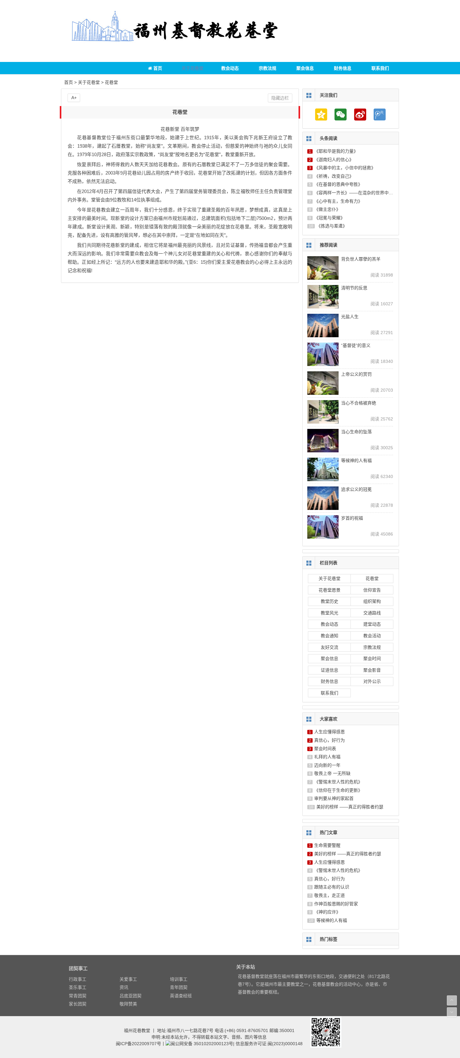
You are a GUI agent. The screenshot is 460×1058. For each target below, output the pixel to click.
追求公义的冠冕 (356, 489)
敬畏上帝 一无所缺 (332, 773)
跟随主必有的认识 (331, 886)
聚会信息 (305, 68)
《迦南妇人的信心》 (334, 159)
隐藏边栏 (280, 97)
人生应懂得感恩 (329, 731)
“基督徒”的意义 (356, 345)
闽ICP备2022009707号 (138, 1043)
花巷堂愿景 (329, 590)
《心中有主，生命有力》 (338, 201)
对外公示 (372, 681)
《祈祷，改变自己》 (334, 176)
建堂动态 (372, 624)
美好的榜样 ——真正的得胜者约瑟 (349, 806)
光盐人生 (350, 316)
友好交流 (329, 647)
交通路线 (372, 612)
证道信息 (329, 670)
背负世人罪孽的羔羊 (361, 259)
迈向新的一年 (327, 765)
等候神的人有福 (356, 460)
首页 (157, 68)
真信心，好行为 (329, 740)
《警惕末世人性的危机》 (338, 781)
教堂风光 (329, 612)
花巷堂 (111, 82)
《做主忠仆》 (327, 209)
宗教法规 (267, 68)
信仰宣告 (372, 590)
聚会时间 (372, 658)
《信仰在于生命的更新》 (338, 790)
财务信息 (342, 68)
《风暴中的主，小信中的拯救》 (345, 167)
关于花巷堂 (192, 68)
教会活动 (372, 635)
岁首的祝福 (352, 518)
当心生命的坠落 (356, 431)
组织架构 (372, 601)
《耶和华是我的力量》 (336, 151)
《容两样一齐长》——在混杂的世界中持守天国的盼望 (366, 192)
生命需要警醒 (327, 845)
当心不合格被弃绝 (358, 402)
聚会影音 (372, 670)
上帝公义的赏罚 (356, 374)
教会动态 (230, 68)
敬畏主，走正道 (329, 895)
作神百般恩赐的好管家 (336, 903)
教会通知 (329, 635)
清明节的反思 (354, 287)
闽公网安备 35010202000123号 (202, 1043)
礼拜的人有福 (327, 756)
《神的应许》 (327, 911)
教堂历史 (329, 601)
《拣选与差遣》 (331, 225)
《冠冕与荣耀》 (329, 217)
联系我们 (380, 68)
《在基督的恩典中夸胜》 (338, 184)
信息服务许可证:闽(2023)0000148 (269, 1043)
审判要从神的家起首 (334, 798)
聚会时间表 (325, 748)
